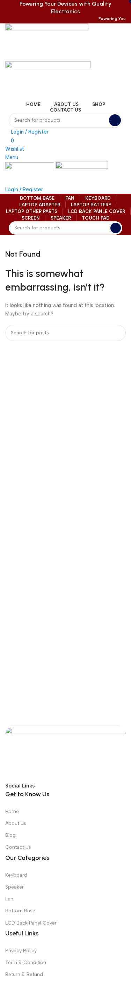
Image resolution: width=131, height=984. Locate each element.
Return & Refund (24, 974)
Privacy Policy (21, 951)
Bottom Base (20, 911)
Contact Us (18, 847)
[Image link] (65, 753)
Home (12, 811)
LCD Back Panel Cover (31, 923)
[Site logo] (46, 42)
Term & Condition (25, 962)
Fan (9, 899)
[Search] (115, 120)
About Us (15, 823)
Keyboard (16, 875)
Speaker (14, 887)
